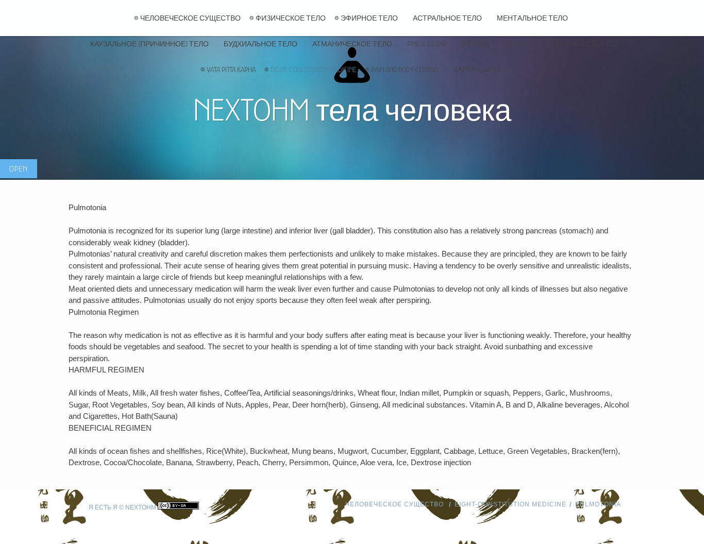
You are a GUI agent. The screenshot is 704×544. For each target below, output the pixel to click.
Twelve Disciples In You (583, 43)
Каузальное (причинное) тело (149, 43)
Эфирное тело (369, 18)
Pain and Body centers (405, 69)
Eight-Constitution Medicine (313, 69)
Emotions (475, 43)
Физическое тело (291, 18)
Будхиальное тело (260, 43)
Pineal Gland (426, 43)
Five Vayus (519, 43)
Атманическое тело (352, 43)
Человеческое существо (190, 18)
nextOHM (140, 507)
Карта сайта (477, 69)
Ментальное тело (532, 18)
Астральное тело (447, 18)
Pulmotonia (598, 504)
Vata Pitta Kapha (231, 69)
